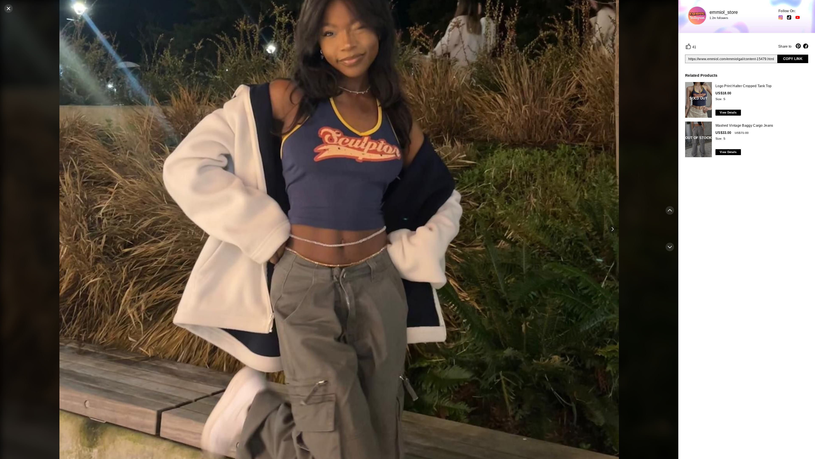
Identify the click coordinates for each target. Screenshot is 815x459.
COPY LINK (792, 59)
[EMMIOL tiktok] (789, 17)
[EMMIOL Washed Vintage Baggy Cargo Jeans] (746, 140)
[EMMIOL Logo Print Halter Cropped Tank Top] (746, 100)
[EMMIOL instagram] (780, 17)
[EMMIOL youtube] (797, 17)
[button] (612, 229)
